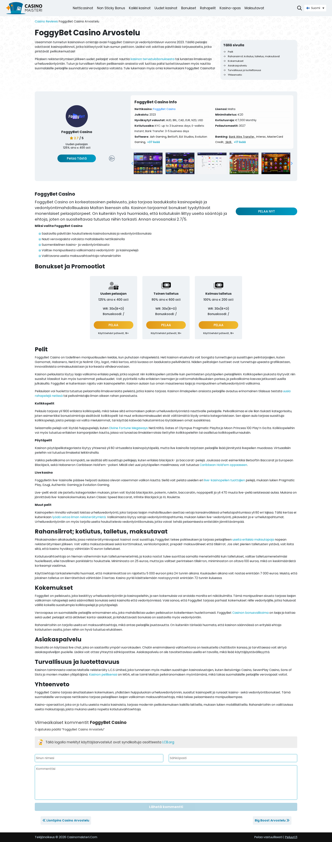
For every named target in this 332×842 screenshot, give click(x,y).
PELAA (113, 325)
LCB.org (168, 742)
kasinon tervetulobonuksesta (152, 59)
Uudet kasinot (165, 8)
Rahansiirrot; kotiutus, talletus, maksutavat (253, 56)
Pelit (230, 52)
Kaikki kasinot (140, 8)
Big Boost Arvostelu (270, 820)
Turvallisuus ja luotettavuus (244, 70)
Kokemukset (235, 61)
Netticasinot (83, 8)
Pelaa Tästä (77, 158)
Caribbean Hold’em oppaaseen (223, 465)
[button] (132, 163)
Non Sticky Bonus (111, 8)
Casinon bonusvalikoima (250, 612)
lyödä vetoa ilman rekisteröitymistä (79, 517)
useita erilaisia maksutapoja (253, 539)
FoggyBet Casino (164, 109)
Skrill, (228, 142)
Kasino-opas (230, 8)
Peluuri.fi (291, 837)
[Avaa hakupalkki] (299, 8)
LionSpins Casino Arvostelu (67, 820)
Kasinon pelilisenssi (103, 674)
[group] (148, 163)
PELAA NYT (266, 211)
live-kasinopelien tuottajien (224, 480)
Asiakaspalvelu (237, 65)
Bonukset (188, 8)
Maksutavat (254, 8)
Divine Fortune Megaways (128, 428)
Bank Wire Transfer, (242, 137)
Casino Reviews (46, 21)
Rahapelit (208, 8)
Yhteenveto (234, 75)
